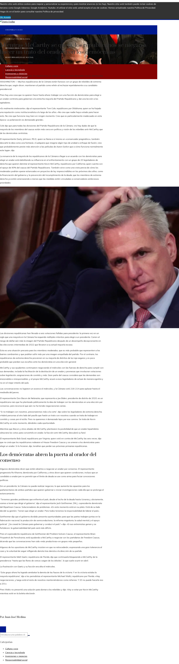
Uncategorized (7, 36)
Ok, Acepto (5, 17)
